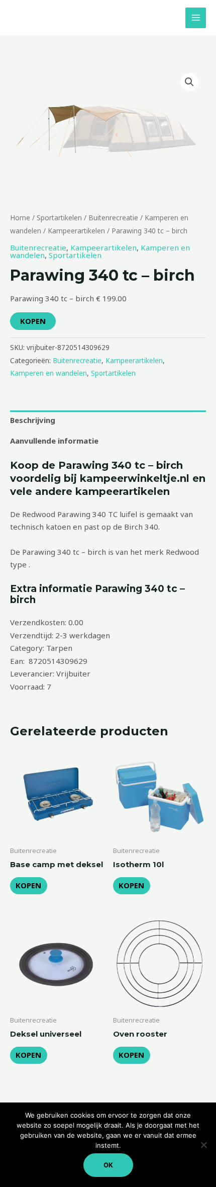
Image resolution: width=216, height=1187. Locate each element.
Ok (108, 1165)
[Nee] (203, 1145)
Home (20, 217)
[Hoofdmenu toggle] (195, 18)
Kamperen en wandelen (48, 373)
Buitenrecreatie (113, 217)
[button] (189, 82)
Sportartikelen (59, 217)
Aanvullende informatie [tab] (54, 441)
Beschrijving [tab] (32, 420)
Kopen (33, 321)
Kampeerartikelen (76, 230)
